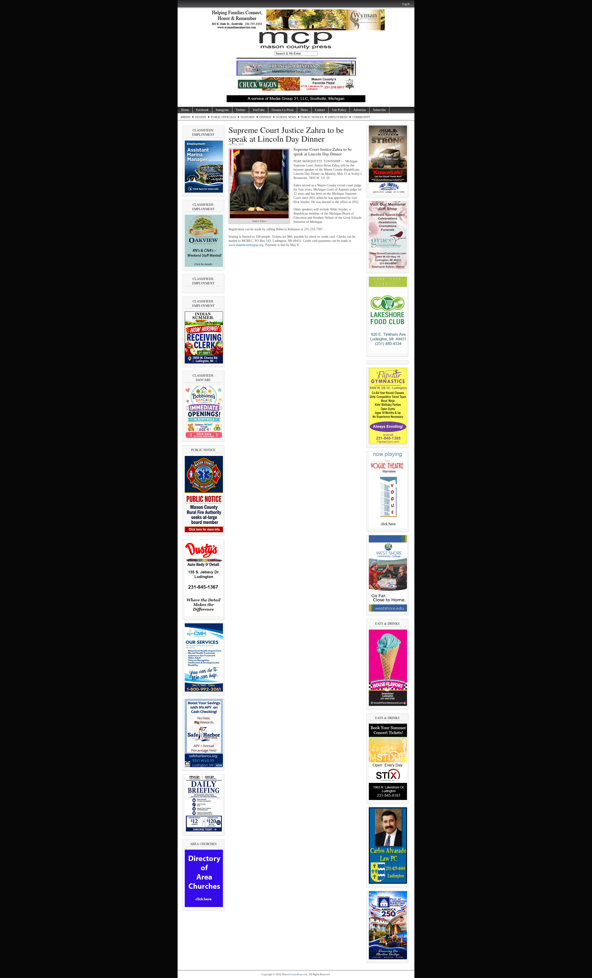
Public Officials (223, 117)
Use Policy (339, 110)
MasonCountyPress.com (295, 974)
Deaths (200, 117)
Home (185, 110)
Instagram (222, 110)
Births (185, 117)
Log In (406, 4)
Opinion (265, 117)
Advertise (359, 110)
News (304, 110)
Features (248, 117)
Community (361, 117)
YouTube (259, 110)
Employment (338, 117)
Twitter (240, 110)
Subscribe (379, 110)
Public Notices (312, 117)
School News (286, 117)
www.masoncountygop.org (245, 245)
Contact (320, 110)
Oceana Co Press (282, 110)
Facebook (202, 110)
